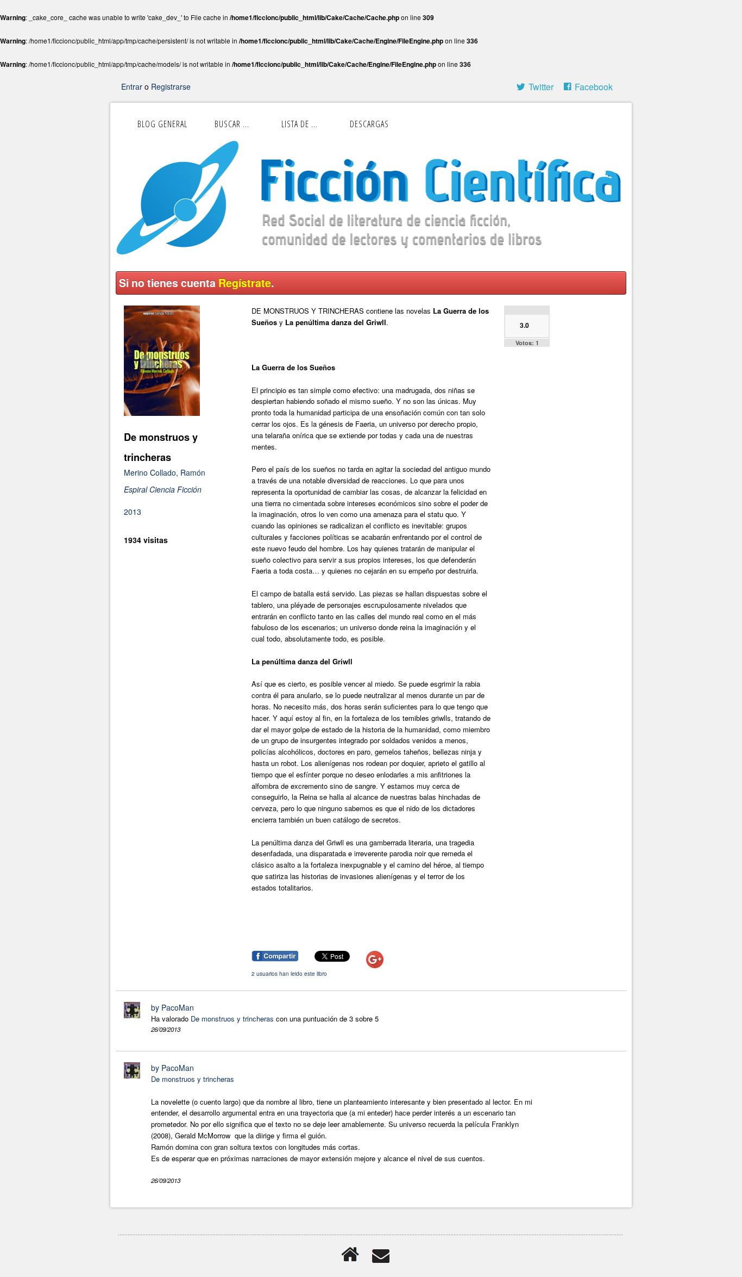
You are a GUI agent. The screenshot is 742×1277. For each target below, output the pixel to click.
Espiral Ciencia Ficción (163, 489)
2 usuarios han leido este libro (289, 973)
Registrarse (171, 86)
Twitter (541, 86)
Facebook (594, 86)
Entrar (132, 86)
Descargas (369, 124)
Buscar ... (232, 124)
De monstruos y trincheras (232, 1018)
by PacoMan (172, 1007)
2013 (132, 511)
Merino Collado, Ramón (164, 472)
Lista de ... (299, 124)
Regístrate (244, 282)
